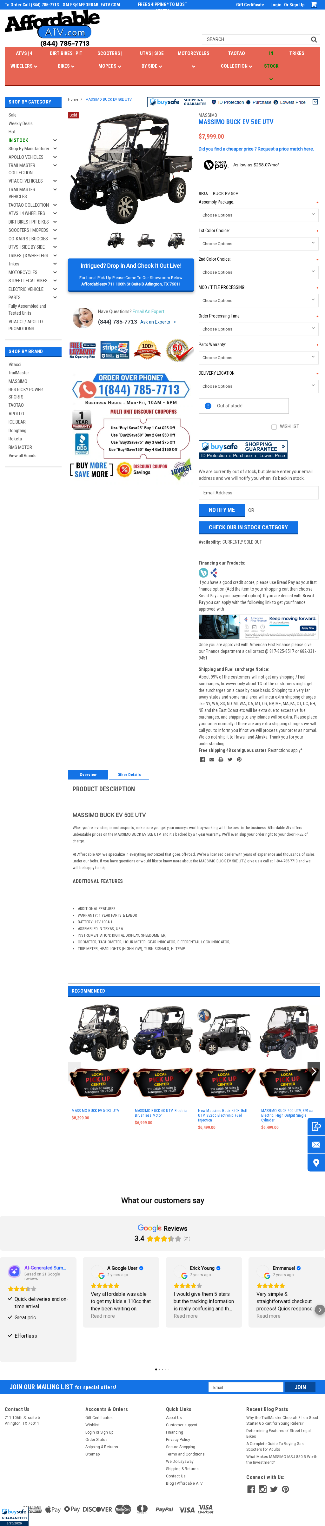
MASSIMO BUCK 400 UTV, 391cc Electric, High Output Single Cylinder (287, 1115)
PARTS (15, 297)
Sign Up (296, 4)
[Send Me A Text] (316, 1126)
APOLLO (16, 414)
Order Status (96, 1439)
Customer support (181, 1425)
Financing (174, 1432)
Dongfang (17, 430)
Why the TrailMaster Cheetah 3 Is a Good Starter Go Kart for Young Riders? (282, 1421)
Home (73, 99)
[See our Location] (316, 1162)
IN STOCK (271, 59)
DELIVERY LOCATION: (259, 374)
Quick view (226, 1059)
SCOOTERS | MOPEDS (109, 59)
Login (276, 4)
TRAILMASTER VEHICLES (22, 193)
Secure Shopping (180, 1447)
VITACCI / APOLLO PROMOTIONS (26, 325)
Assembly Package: (259, 202)
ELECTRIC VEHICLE (26, 289)
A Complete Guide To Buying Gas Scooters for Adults (275, 1447)
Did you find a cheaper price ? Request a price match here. (256, 148)
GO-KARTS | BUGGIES (28, 239)
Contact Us (176, 1476)
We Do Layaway (180, 1461)
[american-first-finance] (214, 572)
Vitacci (15, 364)
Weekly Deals (21, 123)
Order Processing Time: (259, 316)
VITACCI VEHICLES (26, 181)
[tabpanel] (99, 1079)
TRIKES (296, 53)
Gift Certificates (99, 1418)
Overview (88, 774)
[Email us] (316, 1144)
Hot (12, 132)
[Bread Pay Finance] (203, 572)
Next (187, 169)
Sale (13, 115)
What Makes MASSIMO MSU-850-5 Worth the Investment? (281, 1460)
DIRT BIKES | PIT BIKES (66, 59)
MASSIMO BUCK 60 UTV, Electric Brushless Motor (161, 1113)
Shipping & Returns (101, 1447)
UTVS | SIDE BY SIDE (152, 59)
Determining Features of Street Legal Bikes (278, 1434)
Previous (74, 169)
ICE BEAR (17, 422)
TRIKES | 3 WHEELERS (28, 255)
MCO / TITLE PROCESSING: (259, 288)
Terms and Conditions (185, 1454)
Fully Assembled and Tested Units (27, 309)
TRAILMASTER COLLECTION (22, 169)
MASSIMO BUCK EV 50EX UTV (95, 1110)
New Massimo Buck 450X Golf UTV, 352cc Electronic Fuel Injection (222, 1115)
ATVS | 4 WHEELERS (22, 59)
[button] (14, 1516)
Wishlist (92, 1425)
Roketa (15, 439)
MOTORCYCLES (193, 53)
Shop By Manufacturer (29, 148)
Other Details (129, 774)
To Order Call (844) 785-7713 (32, 4)
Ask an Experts (155, 322)
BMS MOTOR (20, 447)
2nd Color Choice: (259, 260)
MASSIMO (18, 381)
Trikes (14, 264)
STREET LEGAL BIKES (28, 281)
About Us (174, 1418)
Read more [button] (103, 1316)
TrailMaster (19, 373)
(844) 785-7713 (117, 321)
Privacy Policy (178, 1439)
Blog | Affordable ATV (184, 1483)
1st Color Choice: (259, 231)
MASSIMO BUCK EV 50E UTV (108, 99)
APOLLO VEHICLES (26, 157)
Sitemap (92, 1454)
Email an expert (148, 311)
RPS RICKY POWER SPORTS (26, 393)
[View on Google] (97, 1271)
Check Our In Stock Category (248, 527)
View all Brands (22, 455)
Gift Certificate (250, 4)
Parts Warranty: (259, 345)
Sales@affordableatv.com (91, 4)
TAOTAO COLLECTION (235, 59)
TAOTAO (16, 405)
